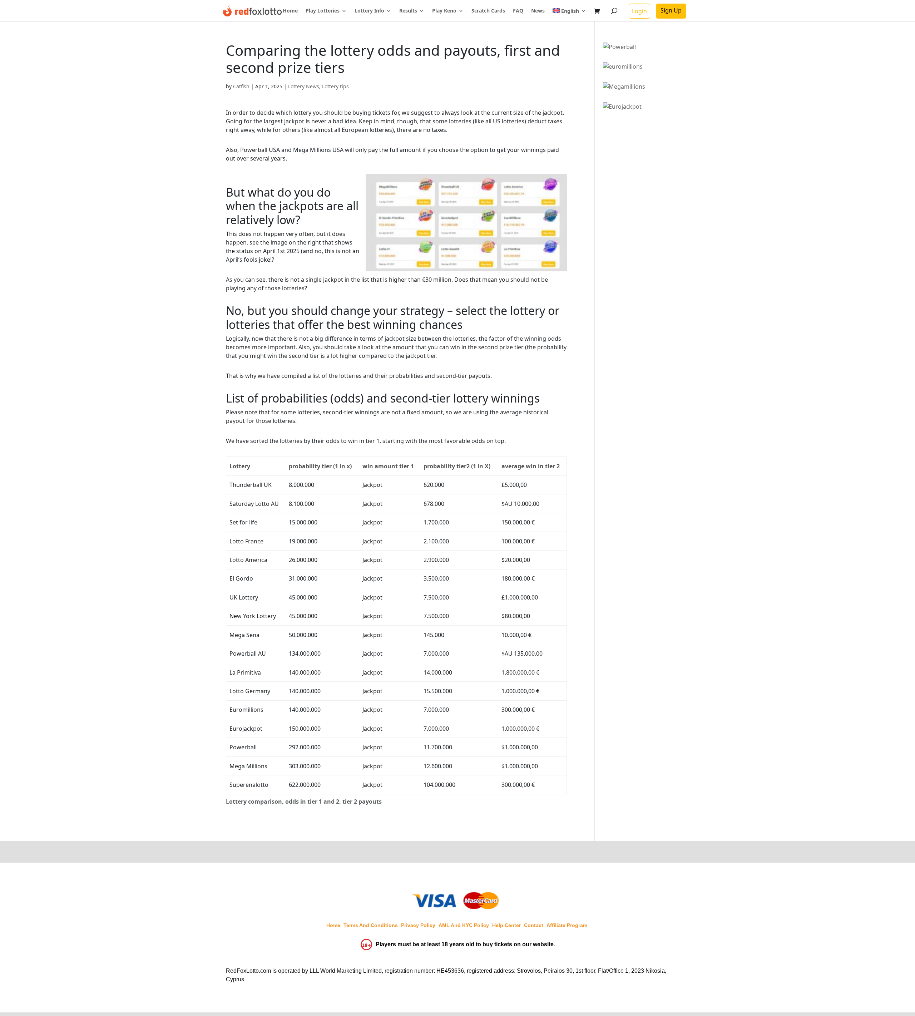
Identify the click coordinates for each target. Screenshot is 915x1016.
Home (290, 11)
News (538, 11)
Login (639, 11)
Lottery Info (369, 11)
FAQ (518, 11)
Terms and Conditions (370, 925)
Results (408, 11)
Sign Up (671, 10)
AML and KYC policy (464, 925)
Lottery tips (335, 86)
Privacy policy (418, 925)
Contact (533, 925)
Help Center (506, 925)
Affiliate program (566, 925)
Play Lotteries (323, 11)
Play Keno (444, 11)
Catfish (241, 86)
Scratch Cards (488, 11)
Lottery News (303, 86)
